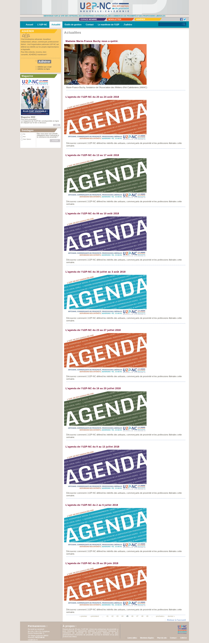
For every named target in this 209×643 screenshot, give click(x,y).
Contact (90, 24)
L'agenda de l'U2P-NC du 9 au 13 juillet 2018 (92, 446)
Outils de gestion (73, 24)
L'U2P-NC (42, 24)
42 (112, 616)
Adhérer (140, 19)
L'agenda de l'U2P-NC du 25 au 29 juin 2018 (92, 563)
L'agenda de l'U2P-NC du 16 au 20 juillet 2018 (93, 388)
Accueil (29, 24)
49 (147, 616)
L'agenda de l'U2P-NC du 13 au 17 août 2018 (92, 155)
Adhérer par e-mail (44, 67)
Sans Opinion (27, 139)
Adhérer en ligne (44, 69)
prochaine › (160, 616)
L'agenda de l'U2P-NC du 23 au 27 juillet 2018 (93, 330)
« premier (83, 616)
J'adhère (128, 24)
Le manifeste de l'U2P (108, 24)
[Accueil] (104, 7)
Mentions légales (147, 638)
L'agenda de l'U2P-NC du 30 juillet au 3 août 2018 (95, 271)
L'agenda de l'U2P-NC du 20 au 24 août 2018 (92, 97)
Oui (24, 134)
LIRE (56, 125)
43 (117, 616)
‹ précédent (94, 616)
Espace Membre (89, 19)
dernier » (171, 616)
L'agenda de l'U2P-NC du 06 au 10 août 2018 (92, 213)
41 (107, 616)
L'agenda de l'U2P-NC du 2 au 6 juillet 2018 (92, 505)
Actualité (55, 24)
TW (184, 19)
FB (181, 19)
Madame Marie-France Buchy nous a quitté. (92, 41)
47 (137, 616)
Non (24, 136)
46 (132, 616)
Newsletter (114, 19)
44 (122, 616)
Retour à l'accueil (176, 620)
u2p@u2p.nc (33, 640)
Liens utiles (132, 638)
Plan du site (162, 638)
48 (142, 616)
